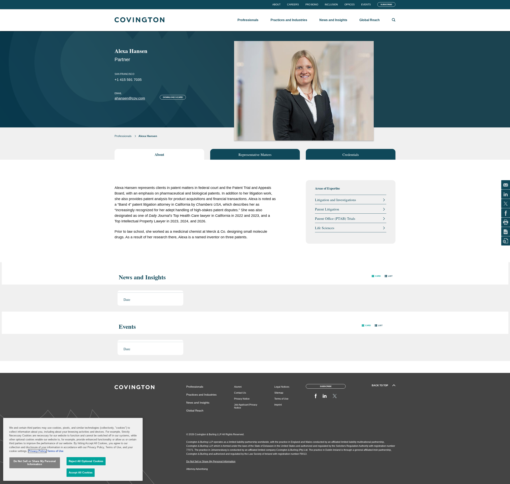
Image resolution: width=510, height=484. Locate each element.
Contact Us (240, 392)
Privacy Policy (37, 451)
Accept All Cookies (80, 472)
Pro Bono (311, 4)
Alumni (238, 386)
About (276, 4)
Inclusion (331, 4)
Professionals (123, 136)
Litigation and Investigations (335, 199)
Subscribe (386, 4)
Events (366, 4)
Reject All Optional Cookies (86, 461)
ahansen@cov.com (130, 98)
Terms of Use (281, 398)
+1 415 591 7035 (128, 80)
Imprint (278, 404)
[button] (376, 276)
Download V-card (173, 97)
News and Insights (197, 402)
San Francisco (124, 74)
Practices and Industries (201, 394)
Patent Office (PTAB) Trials (335, 218)
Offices (349, 4)
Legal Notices (281, 386)
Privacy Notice (242, 398)
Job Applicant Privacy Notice (245, 406)
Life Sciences (324, 227)
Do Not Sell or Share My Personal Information (35, 463)
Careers (293, 4)
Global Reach (194, 410)
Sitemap (278, 392)
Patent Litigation (327, 209)
